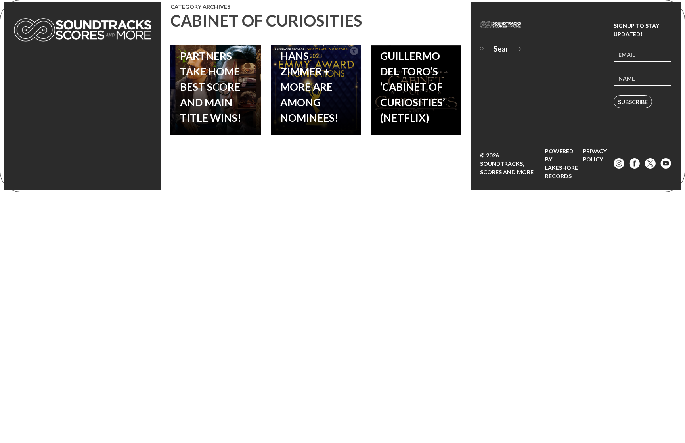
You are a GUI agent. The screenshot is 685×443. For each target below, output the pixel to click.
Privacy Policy (595, 155)
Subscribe (633, 101)
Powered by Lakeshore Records (561, 163)
